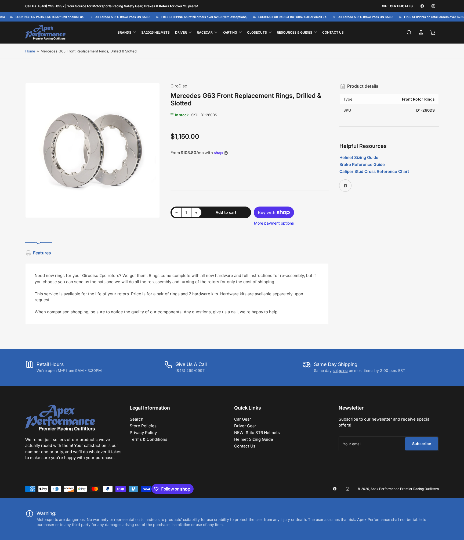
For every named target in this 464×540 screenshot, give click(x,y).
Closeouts (257, 32)
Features (42, 252)
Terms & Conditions (148, 439)
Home (30, 51)
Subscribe (421, 443)
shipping (340, 370)
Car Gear (242, 419)
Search (136, 419)
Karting (230, 32)
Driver (181, 32)
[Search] (409, 32)
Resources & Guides (294, 32)
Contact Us (333, 32)
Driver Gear (245, 425)
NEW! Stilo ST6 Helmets (257, 432)
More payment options (274, 223)
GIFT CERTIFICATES (397, 6)
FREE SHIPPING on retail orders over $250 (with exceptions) (201, 17)
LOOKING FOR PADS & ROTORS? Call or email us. (46, 17)
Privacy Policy (143, 432)
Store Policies (143, 425)
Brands (124, 32)
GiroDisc (179, 85)
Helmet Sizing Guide (253, 439)
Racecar (205, 32)
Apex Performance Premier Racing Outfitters (405, 489)
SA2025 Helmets (155, 32)
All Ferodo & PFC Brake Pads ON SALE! (119, 17)
